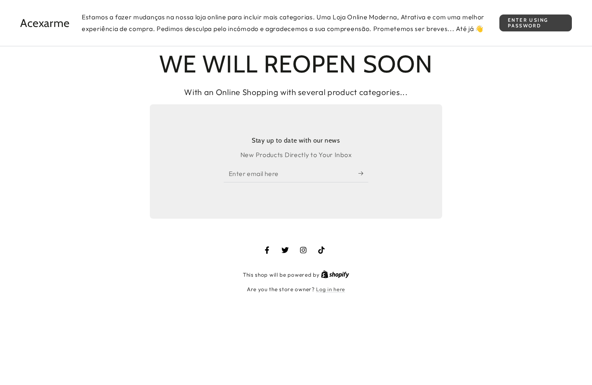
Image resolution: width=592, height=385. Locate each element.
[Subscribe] (363, 173)
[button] (535, 23)
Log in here (330, 289)
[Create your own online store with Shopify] (335, 274)
